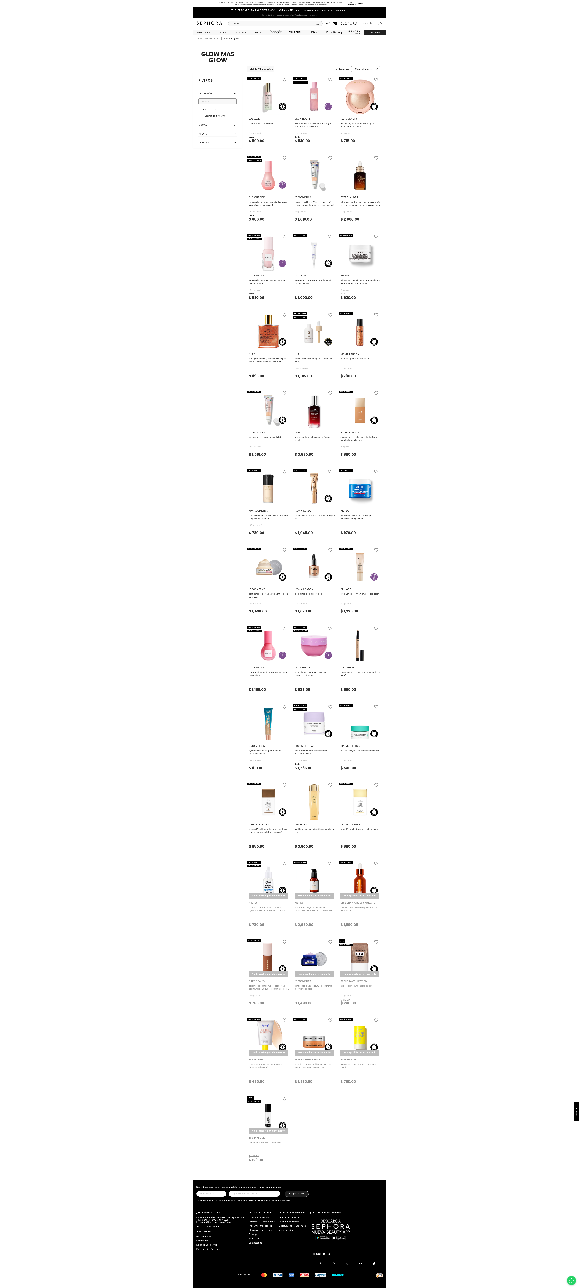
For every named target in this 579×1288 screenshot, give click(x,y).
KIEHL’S (344, 276)
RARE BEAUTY (348, 119)
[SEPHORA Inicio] (209, 23)
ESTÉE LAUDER (349, 197)
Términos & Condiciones (261, 1222)
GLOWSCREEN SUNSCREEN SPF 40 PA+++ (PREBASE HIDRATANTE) (266, 1066)
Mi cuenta (367, 23)
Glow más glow (231, 39)
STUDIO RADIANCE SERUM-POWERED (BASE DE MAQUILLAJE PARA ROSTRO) (268, 517)
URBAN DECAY (257, 746)
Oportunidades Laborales (292, 1226)
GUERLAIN (301, 824)
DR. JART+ (346, 589)
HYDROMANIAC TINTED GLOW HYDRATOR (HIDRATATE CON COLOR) (265, 752)
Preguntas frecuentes (260, 1226)
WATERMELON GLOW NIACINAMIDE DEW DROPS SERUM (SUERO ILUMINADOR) (268, 203)
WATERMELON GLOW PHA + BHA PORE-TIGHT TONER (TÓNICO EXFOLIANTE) (313, 125)
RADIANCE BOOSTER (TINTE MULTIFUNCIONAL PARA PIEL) (315, 517)
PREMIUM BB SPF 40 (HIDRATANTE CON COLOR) (360, 594)
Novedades (202, 1241)
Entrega (252, 1234)
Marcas (375, 32)
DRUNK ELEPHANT (305, 746)
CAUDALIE (254, 119)
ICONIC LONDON (349, 354)
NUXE (252, 354)
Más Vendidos (203, 1236)
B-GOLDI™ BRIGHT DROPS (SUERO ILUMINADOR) (359, 829)
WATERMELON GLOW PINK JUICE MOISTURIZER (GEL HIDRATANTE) (267, 282)
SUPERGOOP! (256, 1060)
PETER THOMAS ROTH (307, 1060)
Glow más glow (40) (215, 116)
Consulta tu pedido (258, 1217)
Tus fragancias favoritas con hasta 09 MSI (263, 10)
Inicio (200, 39)
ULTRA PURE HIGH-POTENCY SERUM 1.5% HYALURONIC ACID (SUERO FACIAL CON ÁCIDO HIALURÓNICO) (267, 909)
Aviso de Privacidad (289, 1222)
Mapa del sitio (286, 1230)
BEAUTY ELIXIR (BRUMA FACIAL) (261, 124)
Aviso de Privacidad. (280, 1200)
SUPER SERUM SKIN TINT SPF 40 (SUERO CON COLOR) (313, 360)
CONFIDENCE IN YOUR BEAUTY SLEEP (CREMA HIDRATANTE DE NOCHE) (313, 987)
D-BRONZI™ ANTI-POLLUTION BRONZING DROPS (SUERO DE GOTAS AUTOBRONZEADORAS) (268, 830)
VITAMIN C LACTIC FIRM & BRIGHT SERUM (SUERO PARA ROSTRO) (360, 909)
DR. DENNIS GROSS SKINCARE (357, 903)
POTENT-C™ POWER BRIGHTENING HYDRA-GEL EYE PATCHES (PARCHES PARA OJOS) (313, 1066)
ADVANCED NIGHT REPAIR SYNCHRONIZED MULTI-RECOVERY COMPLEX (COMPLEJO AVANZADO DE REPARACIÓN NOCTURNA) (360, 204)
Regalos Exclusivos (206, 1245)
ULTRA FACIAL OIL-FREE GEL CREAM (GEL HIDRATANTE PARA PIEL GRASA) (356, 517)
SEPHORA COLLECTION (353, 981)
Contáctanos (255, 1243)
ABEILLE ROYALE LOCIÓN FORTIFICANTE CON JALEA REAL (314, 830)
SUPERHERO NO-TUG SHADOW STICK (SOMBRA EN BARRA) (360, 674)
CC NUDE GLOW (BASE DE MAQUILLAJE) (265, 437)
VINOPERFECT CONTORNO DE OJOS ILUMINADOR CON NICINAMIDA (314, 282)
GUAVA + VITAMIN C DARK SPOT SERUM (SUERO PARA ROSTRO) (268, 674)
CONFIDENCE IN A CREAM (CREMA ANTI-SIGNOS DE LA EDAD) (268, 595)
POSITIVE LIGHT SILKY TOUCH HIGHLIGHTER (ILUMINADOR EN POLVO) (357, 125)
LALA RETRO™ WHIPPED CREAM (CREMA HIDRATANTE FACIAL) (311, 752)
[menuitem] (204, 32)
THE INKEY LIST (258, 1138)
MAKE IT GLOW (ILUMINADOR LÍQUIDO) (356, 986)
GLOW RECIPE (303, 119)
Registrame (297, 1194)
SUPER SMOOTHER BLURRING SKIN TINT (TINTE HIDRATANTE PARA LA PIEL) (358, 438)
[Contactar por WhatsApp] (571, 1280)
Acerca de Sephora (289, 1217)
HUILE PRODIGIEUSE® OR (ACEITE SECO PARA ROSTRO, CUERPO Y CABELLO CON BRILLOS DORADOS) (267, 360)
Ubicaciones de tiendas (261, 1230)
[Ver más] (268, 112)
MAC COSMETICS (258, 511)
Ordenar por (342, 69)
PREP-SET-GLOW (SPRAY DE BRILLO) (355, 359)
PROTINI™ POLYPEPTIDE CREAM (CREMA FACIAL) (360, 751)
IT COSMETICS (303, 197)
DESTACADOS (213, 39)
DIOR (298, 432)
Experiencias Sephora (208, 1249)
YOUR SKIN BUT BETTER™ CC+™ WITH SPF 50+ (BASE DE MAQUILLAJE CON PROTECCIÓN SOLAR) (314, 203)
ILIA (297, 354)
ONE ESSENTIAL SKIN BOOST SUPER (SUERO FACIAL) (312, 438)
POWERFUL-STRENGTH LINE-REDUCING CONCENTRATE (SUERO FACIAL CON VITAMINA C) (314, 909)
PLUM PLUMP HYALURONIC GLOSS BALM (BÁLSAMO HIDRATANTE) (311, 674)
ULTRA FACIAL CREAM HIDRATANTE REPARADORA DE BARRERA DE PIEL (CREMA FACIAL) (360, 282)
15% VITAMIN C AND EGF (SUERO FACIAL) (265, 1143)
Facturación (254, 1238)
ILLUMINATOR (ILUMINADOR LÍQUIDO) (309, 594)
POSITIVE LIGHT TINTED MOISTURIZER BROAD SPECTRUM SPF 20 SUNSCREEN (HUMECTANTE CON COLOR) (268, 988)
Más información (352, 3)
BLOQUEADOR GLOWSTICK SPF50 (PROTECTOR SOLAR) (358, 1066)
